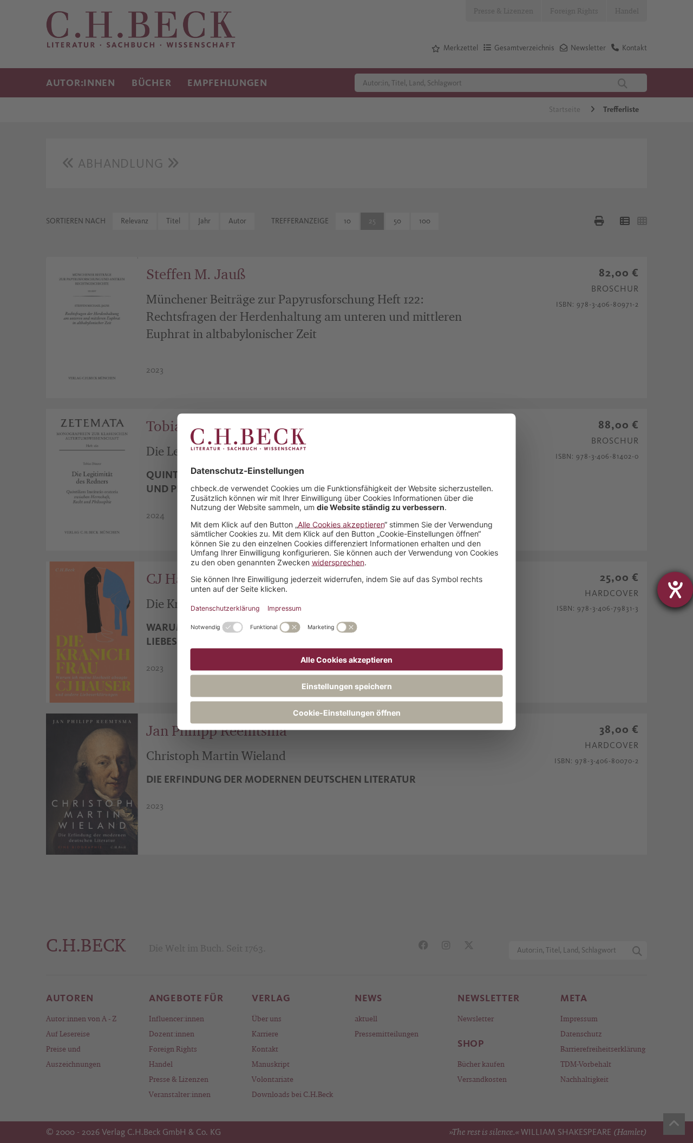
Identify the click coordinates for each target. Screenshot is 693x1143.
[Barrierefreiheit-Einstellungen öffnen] (675, 589)
